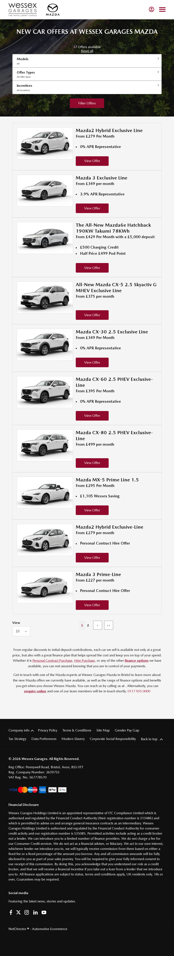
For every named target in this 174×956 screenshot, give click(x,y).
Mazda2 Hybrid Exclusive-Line (109, 527)
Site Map (103, 730)
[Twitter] (18, 912)
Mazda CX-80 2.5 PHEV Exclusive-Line (114, 435)
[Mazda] (52, 9)
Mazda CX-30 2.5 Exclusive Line (112, 332)
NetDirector (17, 929)
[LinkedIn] (35, 912)
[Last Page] (108, 625)
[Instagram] (26, 912)
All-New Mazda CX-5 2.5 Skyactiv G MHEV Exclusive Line (116, 287)
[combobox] (21, 631)
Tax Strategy (17, 739)
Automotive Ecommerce (49, 929)
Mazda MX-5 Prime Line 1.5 (107, 480)
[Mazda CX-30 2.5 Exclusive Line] (45, 344)
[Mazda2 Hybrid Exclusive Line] (45, 143)
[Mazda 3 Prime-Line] (45, 587)
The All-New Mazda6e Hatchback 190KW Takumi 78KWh (113, 228)
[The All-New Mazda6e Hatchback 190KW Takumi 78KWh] (45, 238)
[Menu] (162, 10)
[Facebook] (10, 912)
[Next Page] (97, 625)
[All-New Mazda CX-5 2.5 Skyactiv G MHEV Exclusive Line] (45, 297)
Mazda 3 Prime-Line (98, 574)
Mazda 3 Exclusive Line (101, 178)
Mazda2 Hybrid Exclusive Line (109, 130)
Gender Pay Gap (127, 730)
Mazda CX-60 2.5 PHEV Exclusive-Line (114, 382)
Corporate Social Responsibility (113, 739)
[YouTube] (44, 912)
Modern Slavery (73, 739)
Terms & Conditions (76, 730)
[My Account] (151, 9)
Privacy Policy (47, 730)
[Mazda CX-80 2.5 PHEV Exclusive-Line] (45, 445)
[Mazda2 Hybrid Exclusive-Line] (45, 540)
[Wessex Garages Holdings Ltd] (22, 9)
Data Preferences (43, 739)
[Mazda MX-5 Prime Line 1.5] (45, 492)
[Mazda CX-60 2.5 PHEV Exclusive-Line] (45, 392)
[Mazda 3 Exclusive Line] (45, 190)
